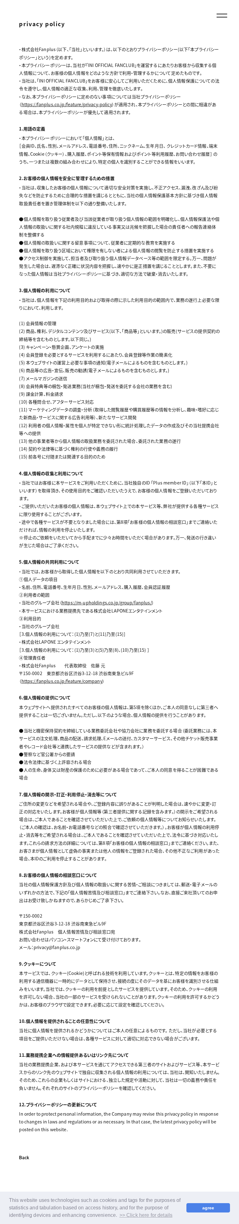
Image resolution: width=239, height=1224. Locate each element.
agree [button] (208, 1207)
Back (24, 1158)
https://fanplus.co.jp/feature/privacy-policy (66, 104)
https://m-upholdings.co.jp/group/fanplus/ (107, 602)
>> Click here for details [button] (146, 1215)
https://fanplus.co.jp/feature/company (61, 681)
